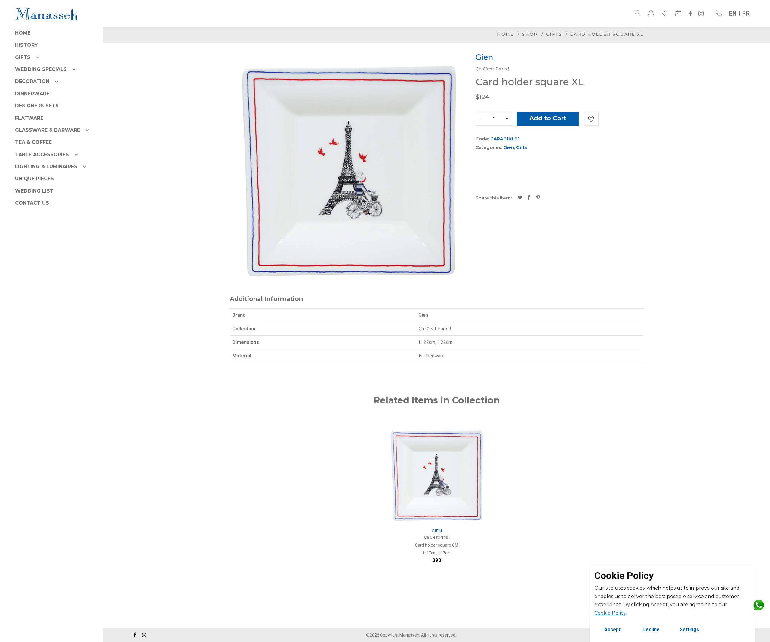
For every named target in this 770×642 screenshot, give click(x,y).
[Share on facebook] (529, 198)
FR (746, 13)
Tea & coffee (33, 142)
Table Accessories (42, 154)
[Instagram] (701, 14)
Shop (530, 34)
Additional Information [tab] (266, 298)
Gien (508, 147)
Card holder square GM (436, 545)
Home (22, 33)
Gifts (22, 57)
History (26, 45)
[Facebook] (690, 14)
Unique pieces (34, 178)
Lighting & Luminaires (46, 166)
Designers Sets (37, 106)
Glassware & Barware (47, 130)
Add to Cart (547, 118)
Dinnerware (32, 94)
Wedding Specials (41, 69)
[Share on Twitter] (520, 198)
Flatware (29, 118)
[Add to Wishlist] (591, 119)
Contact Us (32, 203)
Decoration (32, 81)
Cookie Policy (610, 613)
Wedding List (34, 191)
